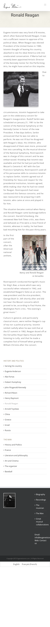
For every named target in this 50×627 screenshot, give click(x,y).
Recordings (40, 499)
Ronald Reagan (11, 403)
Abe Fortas (9, 376)
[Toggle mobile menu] (45, 4)
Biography (40, 494)
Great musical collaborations (40, 521)
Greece (8, 419)
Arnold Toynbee (12, 409)
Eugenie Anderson (13, 371)
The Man (40, 513)
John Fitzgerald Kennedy (15, 387)
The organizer (11, 466)
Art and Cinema (11, 461)
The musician (40, 506)
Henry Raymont (12, 398)
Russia (8, 430)
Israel (7, 425)
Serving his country (13, 366)
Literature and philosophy (16, 455)
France (8, 450)
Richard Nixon (11, 393)
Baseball (8, 471)
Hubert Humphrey (13, 382)
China (7, 414)
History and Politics (13, 444)
